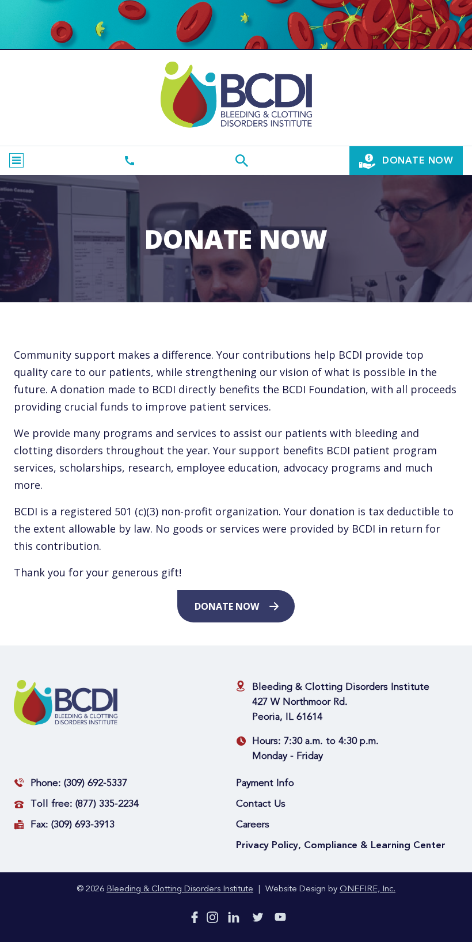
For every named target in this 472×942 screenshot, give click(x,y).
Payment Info (265, 783)
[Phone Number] (129, 160)
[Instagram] (212, 919)
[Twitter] (258, 919)
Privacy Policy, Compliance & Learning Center (341, 845)
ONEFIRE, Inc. (367, 889)
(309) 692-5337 (95, 783)
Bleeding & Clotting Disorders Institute (179, 889)
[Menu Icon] (16, 160)
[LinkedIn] (233, 919)
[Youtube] (280, 919)
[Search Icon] (241, 160)
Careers (252, 825)
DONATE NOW (416, 160)
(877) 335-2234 (107, 804)
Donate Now (227, 606)
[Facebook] (194, 919)
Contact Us (261, 804)
